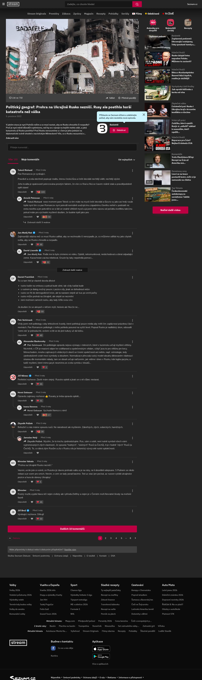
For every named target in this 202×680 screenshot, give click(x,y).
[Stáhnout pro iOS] (101, 649)
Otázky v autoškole (171, 609)
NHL (73, 614)
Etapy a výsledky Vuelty (51, 595)
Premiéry (54, 13)
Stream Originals (36, 13)
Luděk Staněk (164, 631)
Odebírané (153, 13)
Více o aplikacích (100, 664)
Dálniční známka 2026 (172, 595)
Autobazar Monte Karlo (57, 631)
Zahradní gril (149, 626)
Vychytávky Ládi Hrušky (183, 86)
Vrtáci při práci (178, 120)
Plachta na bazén (67, 626)
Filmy (139, 13)
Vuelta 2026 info (47, 590)
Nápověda (55, 677)
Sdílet (112, 98)
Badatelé (176, 35)
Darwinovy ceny (179, 171)
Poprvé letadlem (139, 595)
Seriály (125, 13)
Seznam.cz (192, 4)
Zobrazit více (12, 138)
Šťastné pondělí (147, 631)
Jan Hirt (43, 599)
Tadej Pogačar (46, 604)
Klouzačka (110, 626)
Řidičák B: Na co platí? (172, 604)
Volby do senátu (17, 609)
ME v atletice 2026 (79, 604)
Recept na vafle (108, 609)
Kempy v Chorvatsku (141, 590)
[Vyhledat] (137, 4)
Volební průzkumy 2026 (20, 595)
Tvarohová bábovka (110, 604)
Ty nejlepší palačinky (111, 590)
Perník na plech (108, 614)
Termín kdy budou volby (20, 604)
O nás (102, 677)
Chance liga (76, 590)
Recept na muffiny (109, 595)
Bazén (53, 626)
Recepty (101, 13)
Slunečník (97, 626)
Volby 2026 (14, 590)
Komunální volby (17, 614)
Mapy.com (70, 621)
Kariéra (54, 655)
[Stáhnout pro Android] (101, 656)
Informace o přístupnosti (130, 677)
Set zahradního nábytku (129, 626)
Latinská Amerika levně (142, 609)
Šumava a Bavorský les (142, 599)
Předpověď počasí (86, 621)
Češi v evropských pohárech (144, 621)
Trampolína (83, 626)
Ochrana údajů (90, 677)
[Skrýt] (144, 114)
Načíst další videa (170, 210)
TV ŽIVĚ (169, 13)
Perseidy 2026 (105, 621)
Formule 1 (75, 609)
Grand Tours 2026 (48, 614)
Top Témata (177, 188)
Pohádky (113, 13)
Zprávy (77, 13)
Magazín (88, 13)
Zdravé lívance (108, 599)
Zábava (66, 13)
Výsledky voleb (16, 599)
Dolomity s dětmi (139, 614)
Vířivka (161, 626)
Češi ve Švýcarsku (139, 604)
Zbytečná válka (179, 103)
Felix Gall (44, 609)
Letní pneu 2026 (169, 590)
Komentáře (177, 154)
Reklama (112, 677)
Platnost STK (168, 614)
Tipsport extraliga (79, 599)
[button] (72, 56)
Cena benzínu (121, 621)
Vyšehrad (75, 631)
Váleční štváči (178, 52)
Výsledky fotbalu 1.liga (81, 595)
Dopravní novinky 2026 (173, 599)
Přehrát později (129, 98)
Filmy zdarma (108, 631)
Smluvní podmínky (71, 677)
